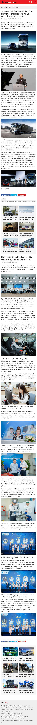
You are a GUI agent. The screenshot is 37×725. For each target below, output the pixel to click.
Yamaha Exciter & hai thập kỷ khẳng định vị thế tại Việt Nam (26, 691)
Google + (22, 195)
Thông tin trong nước (14, 7)
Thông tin (6, 7)
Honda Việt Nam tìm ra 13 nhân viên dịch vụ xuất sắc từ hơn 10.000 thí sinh (26, 234)
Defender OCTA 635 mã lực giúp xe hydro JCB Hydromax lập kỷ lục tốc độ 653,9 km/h (26, 218)
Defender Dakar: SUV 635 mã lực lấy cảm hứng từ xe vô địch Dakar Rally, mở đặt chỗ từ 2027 (10, 234)
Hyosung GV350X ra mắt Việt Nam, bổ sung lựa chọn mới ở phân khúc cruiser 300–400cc (26, 675)
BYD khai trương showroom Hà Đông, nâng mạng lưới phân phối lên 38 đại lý (25, 251)
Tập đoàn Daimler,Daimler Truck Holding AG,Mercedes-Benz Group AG (18, 201)
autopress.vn (20, 713)
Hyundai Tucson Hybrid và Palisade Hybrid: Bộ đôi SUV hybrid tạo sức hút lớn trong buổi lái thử (10, 218)
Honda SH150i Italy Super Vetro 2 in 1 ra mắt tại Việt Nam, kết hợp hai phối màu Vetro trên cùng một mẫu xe (10, 675)
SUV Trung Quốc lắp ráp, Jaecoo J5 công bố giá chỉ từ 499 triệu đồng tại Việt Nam (10, 659)
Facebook (6, 195)
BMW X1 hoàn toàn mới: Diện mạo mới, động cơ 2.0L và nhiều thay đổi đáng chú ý (26, 659)
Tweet (14, 195)
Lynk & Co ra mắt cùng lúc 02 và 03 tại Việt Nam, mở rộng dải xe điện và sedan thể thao (10, 251)
